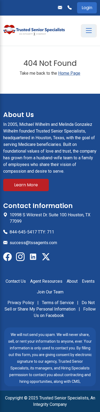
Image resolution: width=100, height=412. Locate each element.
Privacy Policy (21, 302)
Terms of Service (58, 302)
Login (87, 8)
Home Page (69, 73)
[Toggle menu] (89, 30)
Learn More (26, 185)
